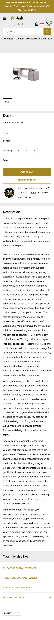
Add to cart (27, 171)
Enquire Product (27, 179)
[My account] (36, 24)
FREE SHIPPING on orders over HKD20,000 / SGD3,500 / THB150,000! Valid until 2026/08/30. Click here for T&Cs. (27, 6)
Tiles (49, 39)
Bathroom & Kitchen (36, 39)
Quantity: (8, 150)
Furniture (19, 39)
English (7, 612)
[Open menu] (4, 18)
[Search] (47, 31)
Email (33, 192)
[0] (48, 24)
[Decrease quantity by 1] (18, 150)
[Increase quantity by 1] (34, 150)
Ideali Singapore (13, 122)
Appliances (7, 39)
